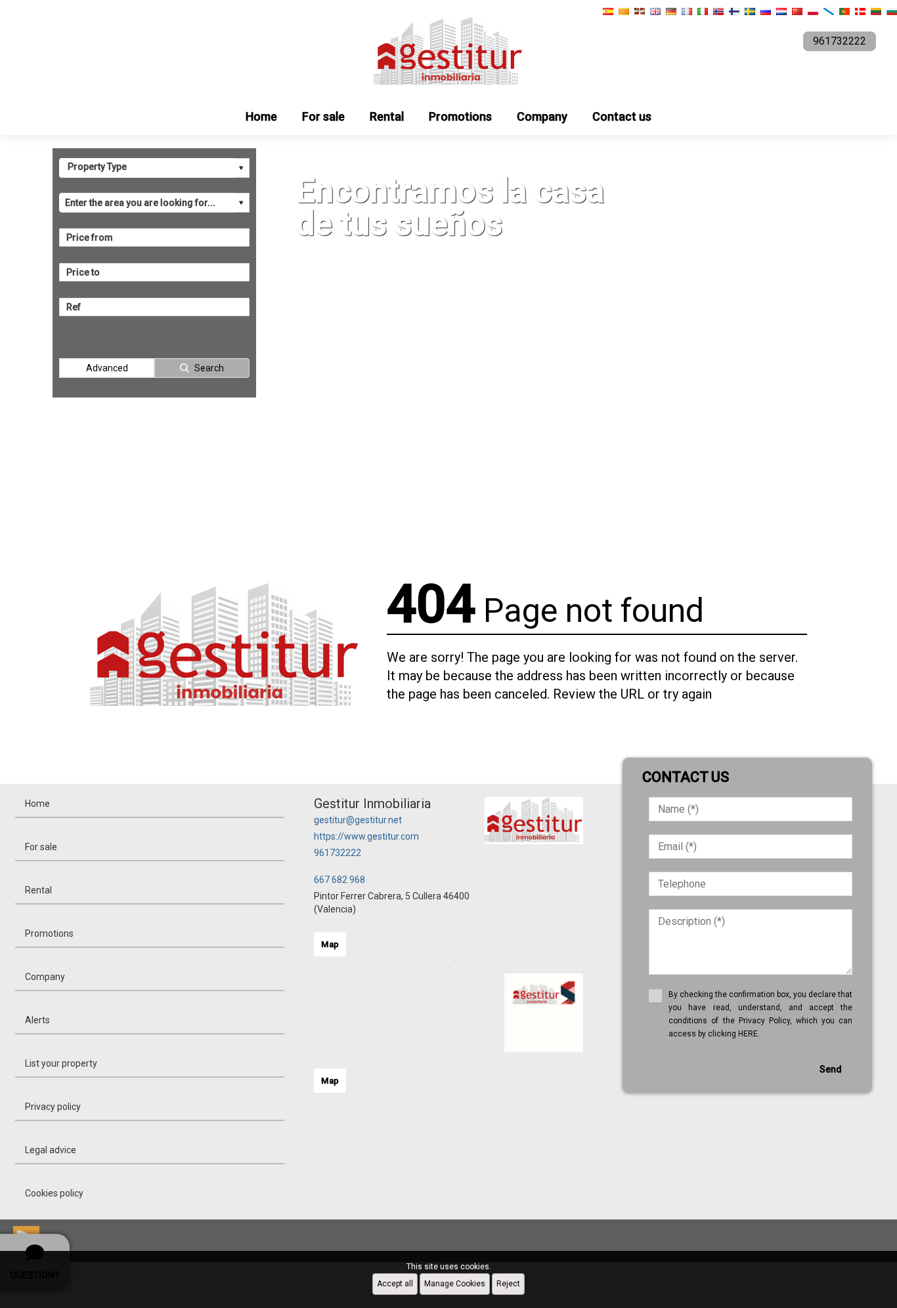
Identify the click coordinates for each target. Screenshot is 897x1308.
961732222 (337, 853)
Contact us (621, 116)
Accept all (395, 1283)
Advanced (107, 368)
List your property (61, 1063)
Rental (387, 116)
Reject (508, 1283)
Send (831, 1069)
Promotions (460, 116)
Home (261, 116)
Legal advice (50, 1150)
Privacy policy (53, 1106)
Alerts (37, 1020)
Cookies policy (54, 1193)
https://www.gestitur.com (366, 836)
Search (209, 368)
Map (330, 944)
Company (542, 116)
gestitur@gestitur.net (358, 820)
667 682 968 (339, 879)
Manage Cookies (454, 1283)
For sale (323, 116)
